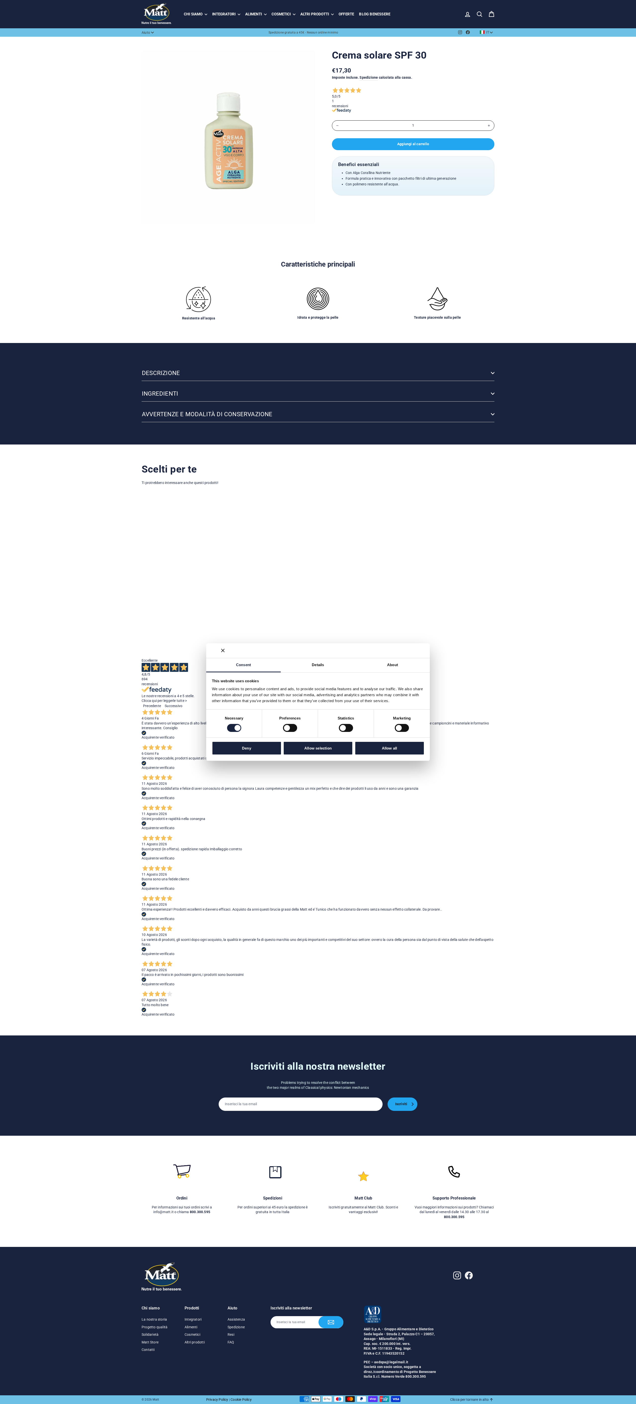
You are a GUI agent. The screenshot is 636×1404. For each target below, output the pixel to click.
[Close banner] (223, 650)
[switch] (290, 728)
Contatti (148, 1350)
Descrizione (161, 373)
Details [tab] (318, 664)
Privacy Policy (217, 1400)
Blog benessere (374, 14)
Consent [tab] (243, 664)
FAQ (231, 1342)
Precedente (152, 706)
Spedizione (368, 77)
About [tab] (392, 664)
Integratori (224, 14)
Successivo (173, 706)
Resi (231, 1334)
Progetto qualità (154, 1327)
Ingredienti (160, 393)
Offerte (346, 14)
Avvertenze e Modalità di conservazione (207, 414)
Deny (246, 748)
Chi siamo (193, 14)
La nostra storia (154, 1319)
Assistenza (236, 1319)
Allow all (389, 748)
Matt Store (150, 1342)
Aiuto (146, 32)
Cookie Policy (241, 1400)
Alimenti (254, 14)
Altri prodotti (315, 14)
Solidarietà (150, 1334)
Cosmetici (282, 14)
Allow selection (318, 748)
